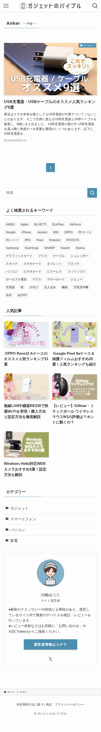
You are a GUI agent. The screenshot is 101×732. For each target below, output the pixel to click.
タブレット (54, 263)
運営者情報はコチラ (50, 644)
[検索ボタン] (95, 6)
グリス (42, 256)
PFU (28, 240)
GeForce (75, 224)
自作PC (23, 295)
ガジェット (19, 508)
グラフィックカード (19, 256)
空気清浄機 (81, 287)
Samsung (12, 248)
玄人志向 (50, 287)
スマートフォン (23, 519)
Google (11, 232)
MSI (55, 232)
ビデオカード (32, 271)
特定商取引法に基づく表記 (34, 704)
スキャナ (12, 263)
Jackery (42, 232)
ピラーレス (54, 271)
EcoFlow (58, 224)
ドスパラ (73, 263)
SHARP (49, 248)
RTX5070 (72, 240)
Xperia (80, 248)
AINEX (10, 224)
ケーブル (59, 256)
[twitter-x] (50, 659)
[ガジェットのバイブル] (50, 6)
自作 (9, 295)
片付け (33, 287)
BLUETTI (40, 224)
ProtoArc (55, 240)
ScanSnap (31, 248)
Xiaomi (65, 248)
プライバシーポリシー (69, 704)
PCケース (84, 232)
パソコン (12, 271)
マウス (36, 279)
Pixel (40, 240)
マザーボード (56, 279)
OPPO (68, 232)
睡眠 (65, 287)
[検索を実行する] (92, 193)
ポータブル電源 (16, 279)
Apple (24, 224)
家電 (14, 541)
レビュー (76, 279)
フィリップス (76, 271)
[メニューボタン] (6, 6)
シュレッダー (79, 256)
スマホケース (32, 263)
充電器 (10, 287)
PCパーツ (12, 240)
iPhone (26, 232)
